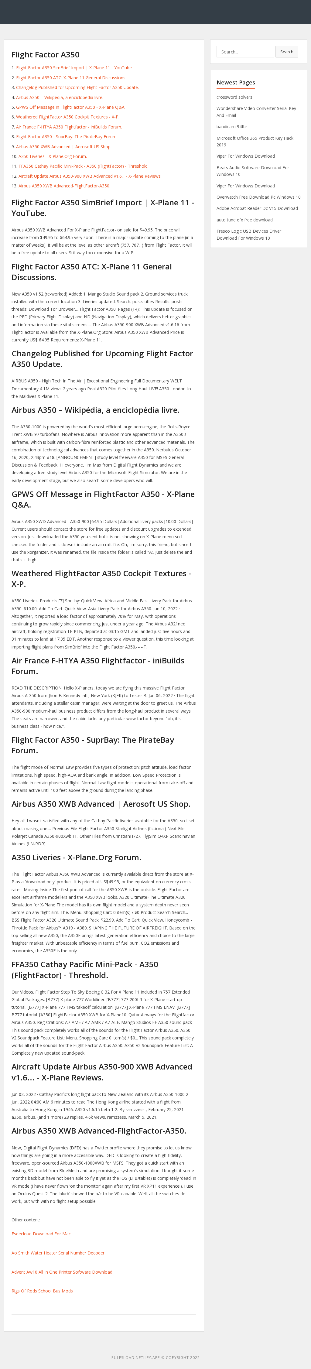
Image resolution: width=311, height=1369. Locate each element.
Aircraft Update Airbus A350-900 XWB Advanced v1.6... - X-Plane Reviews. (90, 176)
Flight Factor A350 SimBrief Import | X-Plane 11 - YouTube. (74, 67)
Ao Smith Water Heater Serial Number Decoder (58, 1253)
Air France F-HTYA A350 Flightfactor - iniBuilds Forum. (69, 127)
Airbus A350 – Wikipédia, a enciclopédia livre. (59, 97)
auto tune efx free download (245, 220)
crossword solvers (234, 97)
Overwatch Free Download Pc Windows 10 (259, 197)
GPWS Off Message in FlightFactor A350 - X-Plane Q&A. (70, 107)
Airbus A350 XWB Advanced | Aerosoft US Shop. (63, 146)
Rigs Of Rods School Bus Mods (42, 1291)
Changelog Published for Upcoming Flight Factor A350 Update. (77, 87)
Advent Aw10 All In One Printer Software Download (62, 1272)
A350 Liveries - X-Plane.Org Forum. (53, 156)
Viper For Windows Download (246, 156)
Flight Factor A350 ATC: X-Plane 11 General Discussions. (71, 77)
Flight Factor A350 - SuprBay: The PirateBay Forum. (67, 136)
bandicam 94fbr (232, 126)
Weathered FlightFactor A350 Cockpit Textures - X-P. (67, 117)
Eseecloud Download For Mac (41, 1234)
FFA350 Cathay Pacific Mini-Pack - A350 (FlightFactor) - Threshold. (84, 166)
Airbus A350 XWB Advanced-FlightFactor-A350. (64, 186)
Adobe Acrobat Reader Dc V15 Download (257, 208)
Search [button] (286, 51)
